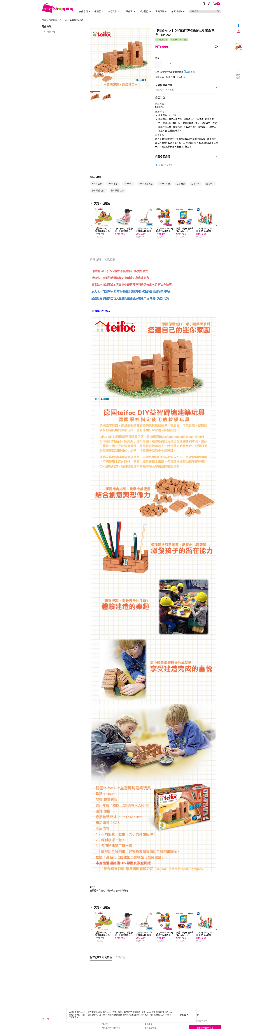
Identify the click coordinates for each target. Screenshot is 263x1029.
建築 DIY (210, 184)
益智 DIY (195, 184)
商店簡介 (105, 1024)
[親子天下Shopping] (58, 8)
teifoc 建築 (112, 184)
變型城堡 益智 (98, 190)
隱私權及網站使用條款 (111, 1028)
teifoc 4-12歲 (164, 184)
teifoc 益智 (97, 184)
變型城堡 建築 (117, 190)
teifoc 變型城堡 (146, 184)
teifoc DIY (128, 184)
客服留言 (148, 1024)
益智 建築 (181, 184)
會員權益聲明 (150, 1028)
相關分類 (95, 177)
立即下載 (190, 71)
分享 (161, 165)
